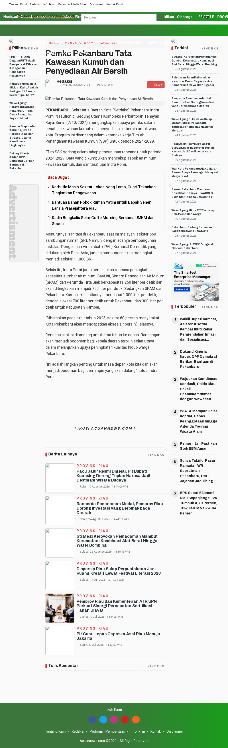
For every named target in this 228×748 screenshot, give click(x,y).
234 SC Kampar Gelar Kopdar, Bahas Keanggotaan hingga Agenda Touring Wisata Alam (198, 421)
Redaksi (35, 4)
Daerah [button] (15, 53)
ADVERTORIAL (129, 42)
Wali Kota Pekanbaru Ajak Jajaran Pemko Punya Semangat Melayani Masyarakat (194, 172)
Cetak (157, 84)
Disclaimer (96, 4)
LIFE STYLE (38, 42)
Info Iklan (49, 4)
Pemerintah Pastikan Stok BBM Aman (198, 446)
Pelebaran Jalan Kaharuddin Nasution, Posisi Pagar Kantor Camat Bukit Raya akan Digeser (192, 81)
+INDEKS (156, 454)
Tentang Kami (18, 4)
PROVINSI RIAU (67, 42)
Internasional (43, 53)
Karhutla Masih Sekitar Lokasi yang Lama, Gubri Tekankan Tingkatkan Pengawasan (104, 189)
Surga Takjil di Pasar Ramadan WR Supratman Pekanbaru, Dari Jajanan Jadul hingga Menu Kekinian (199, 471)
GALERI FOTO (98, 42)
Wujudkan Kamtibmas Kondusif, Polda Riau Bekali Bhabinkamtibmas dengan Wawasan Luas (198, 389)
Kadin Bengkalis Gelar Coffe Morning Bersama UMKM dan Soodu (103, 220)
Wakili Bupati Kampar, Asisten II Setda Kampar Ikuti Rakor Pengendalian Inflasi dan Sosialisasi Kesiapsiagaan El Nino (198, 329)
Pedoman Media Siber (72, 4)
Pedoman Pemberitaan (107, 731)
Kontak (155, 731)
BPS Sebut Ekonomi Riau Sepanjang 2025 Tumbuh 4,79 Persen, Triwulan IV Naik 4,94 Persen (198, 503)
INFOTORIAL (159, 42)
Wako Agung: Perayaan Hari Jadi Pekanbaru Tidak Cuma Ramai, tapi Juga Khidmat (22, 111)
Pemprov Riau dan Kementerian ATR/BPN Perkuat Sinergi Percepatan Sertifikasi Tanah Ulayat (117, 606)
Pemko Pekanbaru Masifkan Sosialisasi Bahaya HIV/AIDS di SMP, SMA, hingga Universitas (192, 193)
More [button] (81, 53)
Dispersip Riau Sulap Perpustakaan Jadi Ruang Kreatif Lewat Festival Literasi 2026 (119, 571)
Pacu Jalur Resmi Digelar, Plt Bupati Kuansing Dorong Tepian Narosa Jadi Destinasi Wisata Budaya (113, 475)
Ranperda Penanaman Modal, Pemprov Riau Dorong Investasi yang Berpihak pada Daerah (120, 508)
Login (206, 17)
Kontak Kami (114, 4)
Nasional (183, 42)
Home (17, 42)
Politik (66, 53)
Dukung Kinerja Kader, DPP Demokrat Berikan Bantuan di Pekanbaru (21, 161)
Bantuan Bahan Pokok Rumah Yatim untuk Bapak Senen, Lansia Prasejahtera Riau (102, 205)
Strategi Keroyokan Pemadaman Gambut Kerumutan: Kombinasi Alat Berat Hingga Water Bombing (117, 540)
